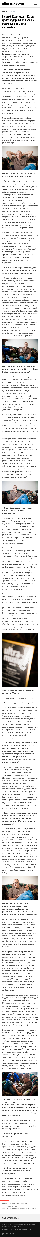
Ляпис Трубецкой (29, 1208)
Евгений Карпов (14, 1204)
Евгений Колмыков (16, 1208)
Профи (5, 11)
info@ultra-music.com (17, 1226)
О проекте (5, 1229)
